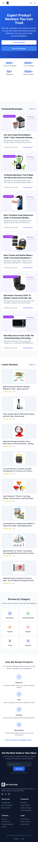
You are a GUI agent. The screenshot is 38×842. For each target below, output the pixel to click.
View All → (33, 365)
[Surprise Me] (30, 3)
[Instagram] (9, 794)
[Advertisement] (19, 86)
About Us (4, 819)
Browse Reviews (19, 42)
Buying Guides (5, 808)
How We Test (5, 821)
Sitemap (16, 839)
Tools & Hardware (25, 810)
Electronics (23, 802)
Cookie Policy (24, 824)
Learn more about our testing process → (19, 740)
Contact (3, 827)
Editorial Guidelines (7, 824)
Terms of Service (25, 821)
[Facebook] (2, 794)
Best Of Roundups (19, 48)
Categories (24, 799)
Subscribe (19, 769)
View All (32, 109)
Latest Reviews (6, 802)
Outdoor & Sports (25, 808)
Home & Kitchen (25, 805)
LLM (23, 839)
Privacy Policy (24, 819)
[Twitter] (6, 794)
